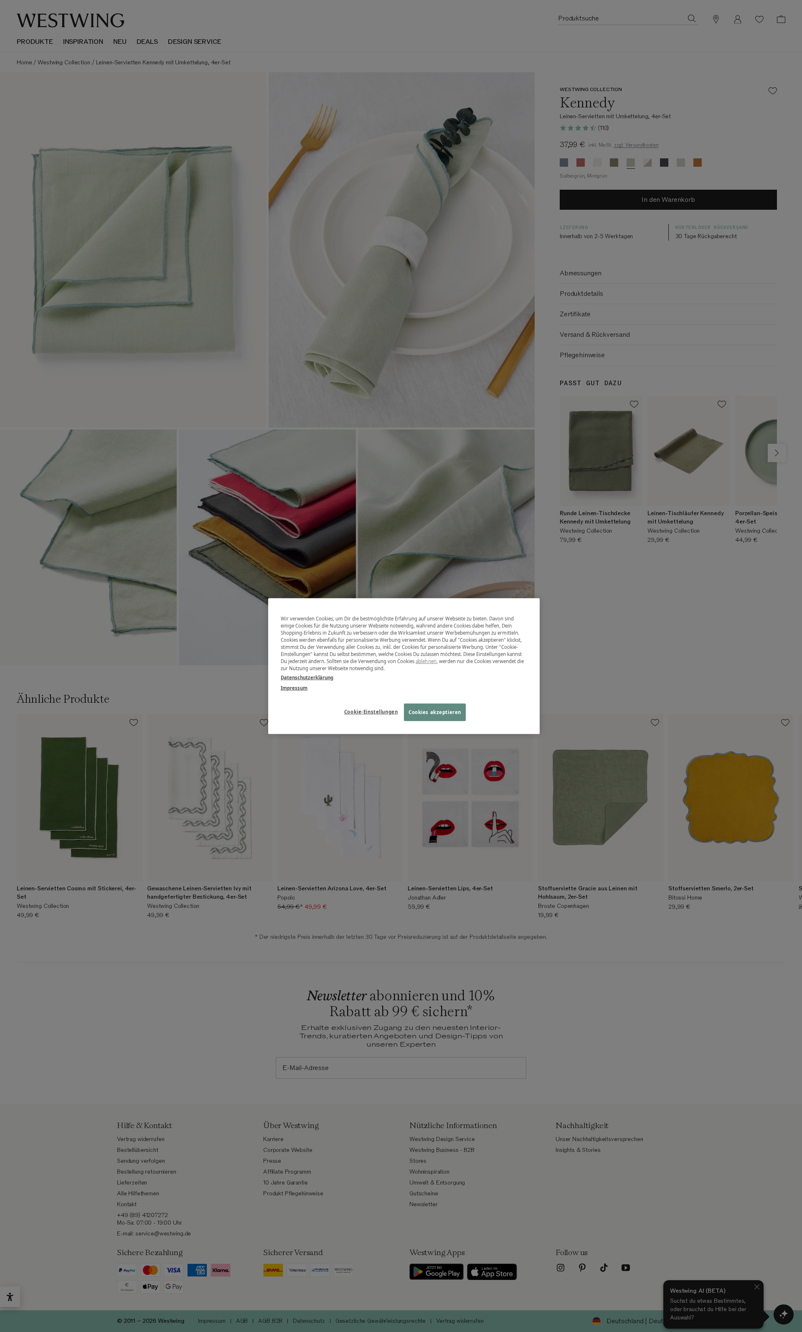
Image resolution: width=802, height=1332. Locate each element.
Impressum (294, 687)
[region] (404, 666)
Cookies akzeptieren (435, 712)
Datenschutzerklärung (307, 677)
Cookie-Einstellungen (371, 711)
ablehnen (426, 661)
